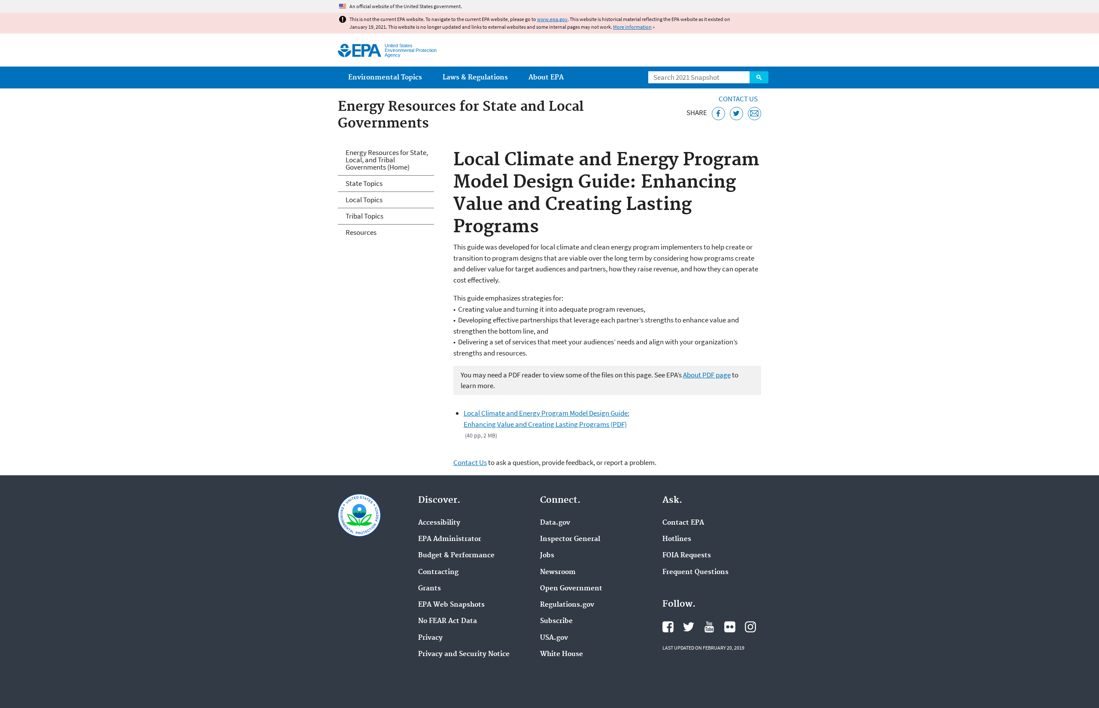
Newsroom (558, 572)
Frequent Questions (695, 572)
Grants (429, 589)
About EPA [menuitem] (546, 77)
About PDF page (707, 375)
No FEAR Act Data (447, 621)
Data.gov (555, 523)
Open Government (571, 589)
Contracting (438, 572)
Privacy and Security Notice (464, 654)
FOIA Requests (686, 555)
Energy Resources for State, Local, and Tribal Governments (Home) (387, 160)
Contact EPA (683, 523)
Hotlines (676, 539)
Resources (361, 232)
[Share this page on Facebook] (718, 113)
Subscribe (556, 621)
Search (759, 77)
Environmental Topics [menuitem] (385, 77)
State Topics (364, 183)
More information (632, 27)
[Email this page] (754, 113)
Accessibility (439, 523)
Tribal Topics (364, 216)
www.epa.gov (552, 19)
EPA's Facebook (668, 626)
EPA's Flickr (729, 626)
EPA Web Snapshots (451, 605)
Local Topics (364, 199)
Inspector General (570, 539)
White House (561, 654)
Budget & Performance (456, 555)
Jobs (547, 555)
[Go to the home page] (359, 50)
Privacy (430, 638)
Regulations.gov (567, 605)
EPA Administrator (449, 539)
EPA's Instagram (750, 626)
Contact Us (738, 98)
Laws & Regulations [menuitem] (475, 77)
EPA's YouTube (709, 626)
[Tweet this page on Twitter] (736, 113)
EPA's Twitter (688, 626)
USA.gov (554, 638)
